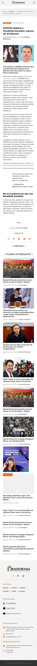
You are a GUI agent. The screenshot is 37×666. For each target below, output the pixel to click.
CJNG (17, 228)
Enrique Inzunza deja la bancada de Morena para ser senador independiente (17, 347)
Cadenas (14, 588)
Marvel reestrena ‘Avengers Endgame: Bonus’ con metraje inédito (18, 440)
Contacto (22, 591)
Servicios (6, 591)
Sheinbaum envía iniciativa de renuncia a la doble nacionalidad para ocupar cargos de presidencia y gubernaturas (18, 313)
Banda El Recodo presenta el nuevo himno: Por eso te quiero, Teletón (17, 281)
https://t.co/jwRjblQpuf (20, 180)
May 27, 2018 (27, 187)
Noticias (22, 588)
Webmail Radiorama (13, 613)
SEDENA (25, 228)
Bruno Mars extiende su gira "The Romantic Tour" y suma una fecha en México (18, 498)
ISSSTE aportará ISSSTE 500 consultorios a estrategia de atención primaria (18, 549)
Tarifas (14, 591)
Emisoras (5, 588)
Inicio (4, 11)
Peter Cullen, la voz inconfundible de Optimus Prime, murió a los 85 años (18, 380)
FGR (21, 228)
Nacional (11, 11)
